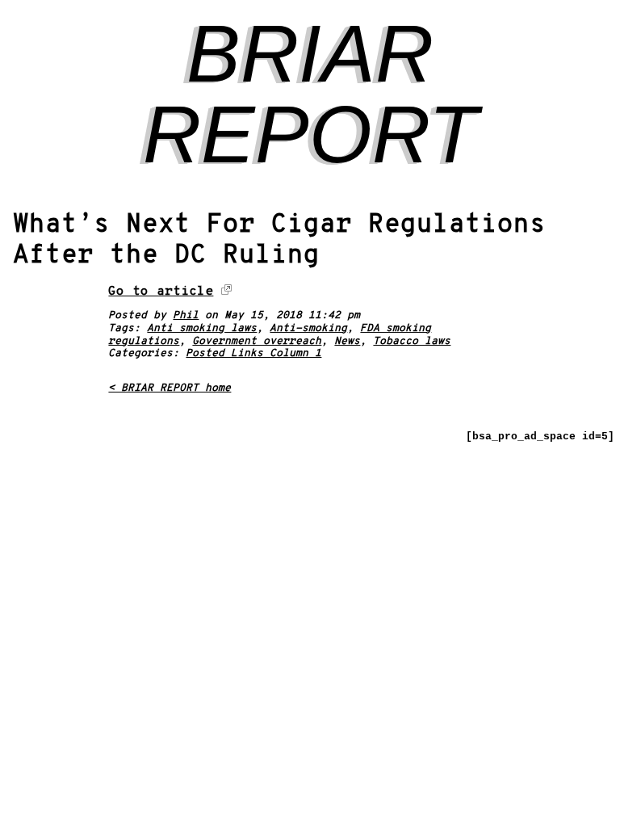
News (347, 341)
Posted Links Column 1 (253, 353)
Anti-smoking (308, 328)
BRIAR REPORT (310, 93)
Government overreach (256, 341)
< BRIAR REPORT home (169, 388)
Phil (186, 315)
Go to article (160, 291)
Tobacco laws (411, 341)
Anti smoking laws (202, 328)
